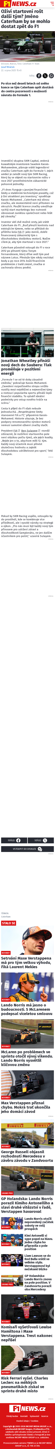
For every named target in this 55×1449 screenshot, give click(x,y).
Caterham (5, 916)
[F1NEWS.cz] (18, 4)
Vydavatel (34, 1416)
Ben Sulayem (29, 430)
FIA (19, 232)
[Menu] (52, 4)
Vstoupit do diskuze (24, 849)
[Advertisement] (27, 130)
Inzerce (44, 1416)
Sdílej (11, 840)
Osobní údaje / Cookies (27, 1421)
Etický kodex (12, 1416)
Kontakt (24, 1416)
